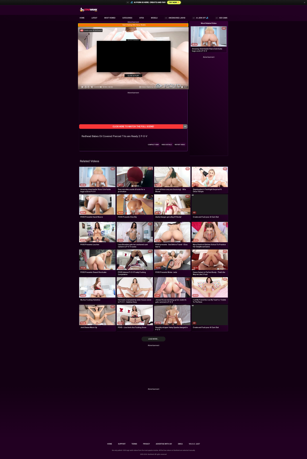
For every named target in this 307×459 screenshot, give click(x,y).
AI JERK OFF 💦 (200, 18)
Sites (141, 18)
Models (154, 18)
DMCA (180, 444)
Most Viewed (109, 18)
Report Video (180, 144)
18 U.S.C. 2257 (194, 444)
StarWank (151, 454)
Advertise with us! (164, 444)
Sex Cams (221, 18)
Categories (127, 18)
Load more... (153, 339)
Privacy (146, 444)
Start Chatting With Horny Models (134, 25)
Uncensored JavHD (175, 18)
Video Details (167, 144)
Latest (94, 18)
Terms (134, 444)
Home (82, 18)
